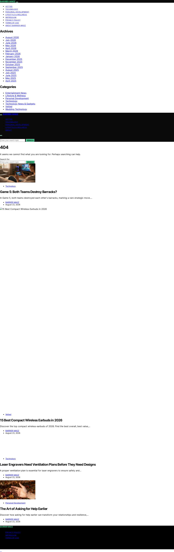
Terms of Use (12, 23)
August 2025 (12, 70)
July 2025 (10, 72)
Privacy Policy (13, 20)
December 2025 (13, 59)
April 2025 (10, 80)
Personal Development (17, 12)
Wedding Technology (16, 109)
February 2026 (13, 53)
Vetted (9, 6)
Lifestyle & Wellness (16, 15)
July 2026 (10, 40)
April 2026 (10, 48)
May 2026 (10, 45)
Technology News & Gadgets (20, 103)
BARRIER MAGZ (7, 1)
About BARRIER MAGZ (15, 25)
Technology (11, 9)
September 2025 (14, 67)
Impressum (10, 17)
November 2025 (13, 61)
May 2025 (10, 78)
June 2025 (10, 75)
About (8, 130)
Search (30, 140)
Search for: (5, 137)
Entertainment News (15, 93)
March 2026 (11, 51)
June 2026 (10, 42)
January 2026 (12, 56)
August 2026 (12, 37)
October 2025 (12, 64)
